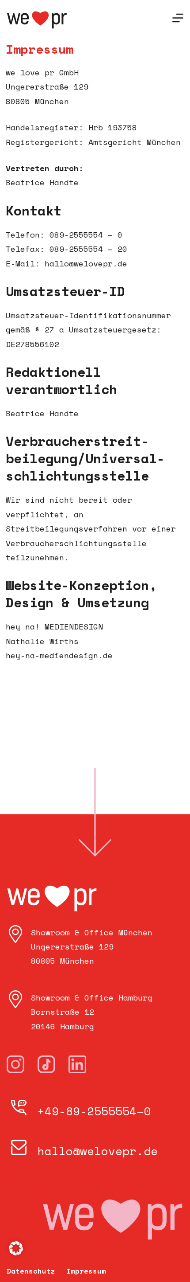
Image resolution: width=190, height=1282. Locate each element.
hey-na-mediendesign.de (59, 655)
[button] (16, 1248)
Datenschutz (31, 1271)
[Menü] (177, 17)
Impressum (86, 1271)
